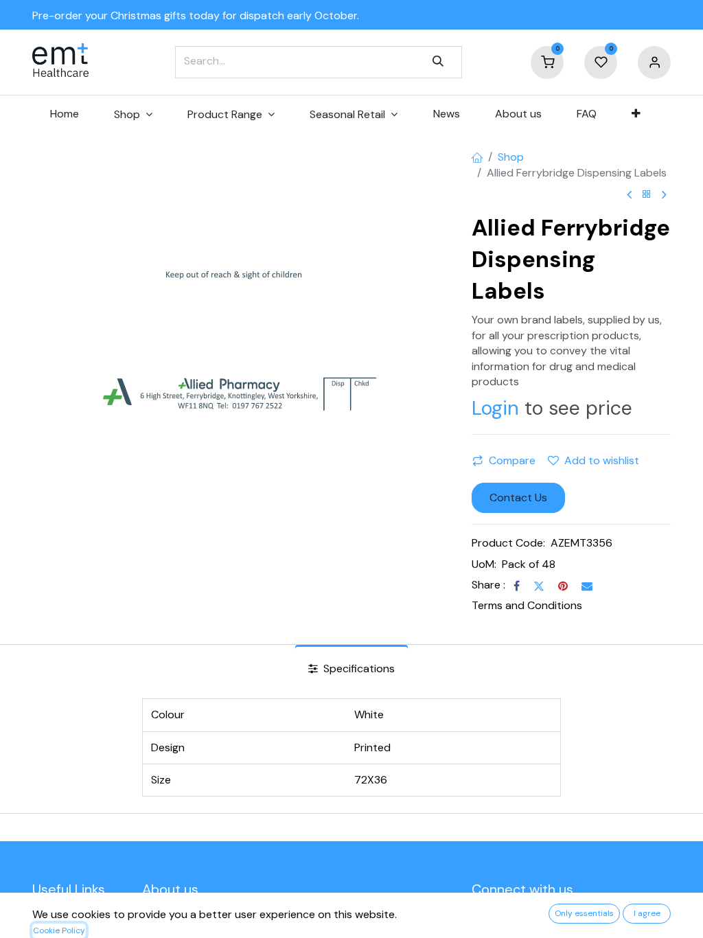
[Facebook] (517, 585)
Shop (511, 157)
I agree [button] (647, 913)
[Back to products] (646, 194)
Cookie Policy (59, 930)
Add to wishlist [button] (601, 460)
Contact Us (518, 497)
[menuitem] (64, 114)
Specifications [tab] (358, 668)
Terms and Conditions (527, 605)
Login (495, 408)
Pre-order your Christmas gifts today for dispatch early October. (195, 15)
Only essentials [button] (584, 913)
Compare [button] (512, 460)
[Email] (586, 585)
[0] (547, 61)
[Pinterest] (563, 585)
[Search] (438, 62)
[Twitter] (538, 585)
